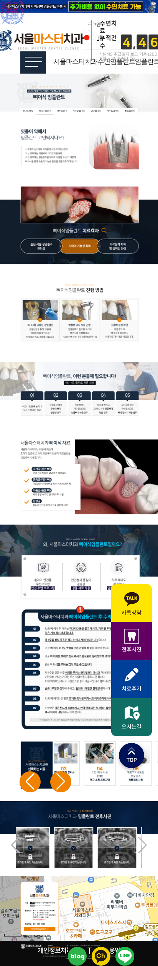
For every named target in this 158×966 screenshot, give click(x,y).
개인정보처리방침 (61, 950)
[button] (60, 781)
